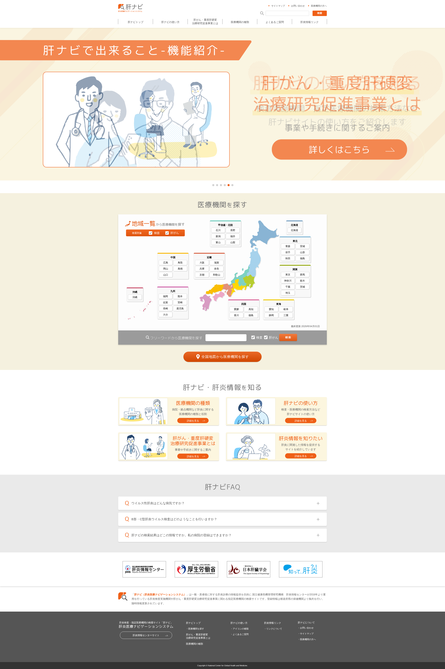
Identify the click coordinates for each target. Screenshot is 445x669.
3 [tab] (220, 184)
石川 (218, 230)
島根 (180, 268)
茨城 (302, 286)
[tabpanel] (222, 104)
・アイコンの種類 (239, 628)
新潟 (218, 236)
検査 (259, 337)
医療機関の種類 (240, 22)
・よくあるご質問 (239, 634)
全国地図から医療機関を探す (225, 357)
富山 (218, 242)
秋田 (287, 258)
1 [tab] (213, 184)
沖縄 (134, 297)
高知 (251, 309)
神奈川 (288, 280)
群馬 (302, 274)
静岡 (271, 315)
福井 (232, 236)
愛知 (271, 309)
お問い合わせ (298, 6)
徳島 (251, 315)
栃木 (302, 280)
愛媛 (236, 309)
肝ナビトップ (135, 22)
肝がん (274, 337)
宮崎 (180, 302)
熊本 (180, 296)
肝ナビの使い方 (170, 22)
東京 (287, 274)
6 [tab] (232, 184)
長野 (232, 230)
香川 (236, 315)
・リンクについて (273, 628)
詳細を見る (193, 420)
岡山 (165, 268)
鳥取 (180, 262)
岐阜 (286, 309)
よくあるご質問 (275, 22)
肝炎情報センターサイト (146, 635)
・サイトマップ (306, 633)
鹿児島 (180, 308)
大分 (165, 314)
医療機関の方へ (319, 6)
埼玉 (287, 292)
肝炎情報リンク (309, 22)
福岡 (165, 296)
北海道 (294, 230)
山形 (302, 252)
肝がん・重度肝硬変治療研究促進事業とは (205, 21)
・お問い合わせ (306, 628)
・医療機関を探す (195, 628)
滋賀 (216, 262)
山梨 (232, 242)
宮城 (302, 246)
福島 (302, 258)
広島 (165, 262)
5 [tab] (228, 184)
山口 (165, 274)
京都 (202, 274)
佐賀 (165, 302)
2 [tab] (217, 184)
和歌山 (216, 274)
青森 (287, 246)
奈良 (216, 268)
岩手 (287, 252)
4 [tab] (224, 184)
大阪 (202, 262)
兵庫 (202, 268)
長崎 (165, 308)
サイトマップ (278, 6)
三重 (286, 315)
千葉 (287, 286)
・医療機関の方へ (307, 639)
